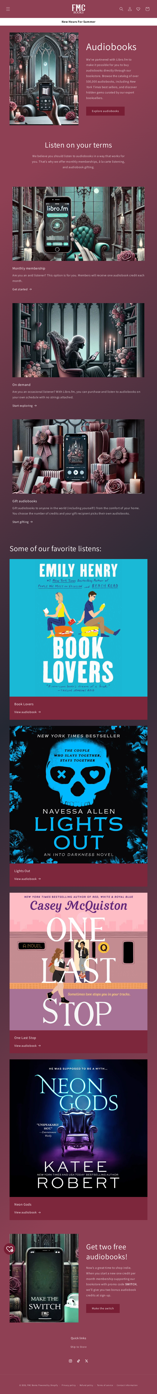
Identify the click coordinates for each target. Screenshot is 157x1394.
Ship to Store (78, 1347)
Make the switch (103, 1308)
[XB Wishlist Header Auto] (138, 9)
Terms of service (105, 1385)
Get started (20, 289)
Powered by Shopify (48, 1385)
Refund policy (86, 1385)
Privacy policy (69, 1385)
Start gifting (20, 522)
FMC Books (32, 1385)
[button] (8, 9)
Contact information (127, 1385)
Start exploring (22, 406)
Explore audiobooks (105, 111)
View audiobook (25, 712)
